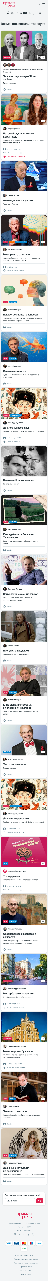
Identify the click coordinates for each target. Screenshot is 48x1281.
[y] (39, 1200)
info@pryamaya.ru (24, 1230)
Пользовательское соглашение (26, 1263)
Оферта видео (25, 1270)
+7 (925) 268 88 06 (24, 1227)
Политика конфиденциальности (26, 1259)
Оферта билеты (26, 1267)
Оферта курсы (25, 1274)
